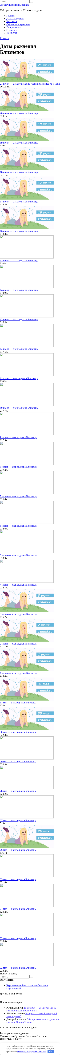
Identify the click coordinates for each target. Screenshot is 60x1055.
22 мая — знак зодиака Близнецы (18, 967)
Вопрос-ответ (13, 27)
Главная (10, 15)
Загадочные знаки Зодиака (14, 4)
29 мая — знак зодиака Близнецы (18, 761)
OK (50, 1051)
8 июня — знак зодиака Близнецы (18, 466)
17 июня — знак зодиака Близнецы (19, 201)
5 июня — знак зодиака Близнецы (18, 555)
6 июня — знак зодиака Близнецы (18, 525)
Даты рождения (15, 18)
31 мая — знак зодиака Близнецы (18, 702)
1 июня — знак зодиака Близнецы (18, 673)
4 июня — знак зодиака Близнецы (18, 584)
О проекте (12, 30)
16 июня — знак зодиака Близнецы (19, 231)
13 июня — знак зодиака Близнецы (19, 319)
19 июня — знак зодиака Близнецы (19, 142)
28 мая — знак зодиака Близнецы (18, 791)
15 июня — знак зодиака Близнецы (19, 260)
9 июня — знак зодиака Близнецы (18, 437)
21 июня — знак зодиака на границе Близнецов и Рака (30, 83)
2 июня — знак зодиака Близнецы (18, 643)
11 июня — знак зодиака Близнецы (19, 378)
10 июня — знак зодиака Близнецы (19, 407)
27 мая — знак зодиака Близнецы (18, 820)
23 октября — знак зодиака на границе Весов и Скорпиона (31, 1009)
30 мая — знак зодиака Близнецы (18, 732)
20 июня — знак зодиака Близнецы (19, 113)
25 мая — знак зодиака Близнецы (18, 879)
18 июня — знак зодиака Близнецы (19, 172)
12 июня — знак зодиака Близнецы (19, 349)
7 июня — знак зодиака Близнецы (18, 496)
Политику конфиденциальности (31, 1051)
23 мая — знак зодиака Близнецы (18, 938)
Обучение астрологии (18, 24)
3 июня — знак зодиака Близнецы (18, 614)
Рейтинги (11, 21)
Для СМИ (11, 33)
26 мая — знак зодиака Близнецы (18, 850)
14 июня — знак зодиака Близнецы (19, 290)
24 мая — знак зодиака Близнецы (18, 908)
